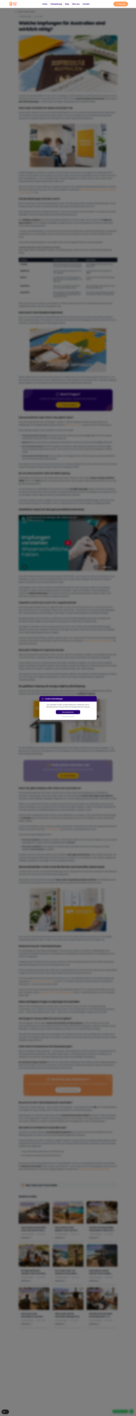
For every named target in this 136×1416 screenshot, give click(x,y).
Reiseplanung (56, 4)
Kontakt (86, 4)
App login (122, 4)
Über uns (76, 4)
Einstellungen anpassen (68, 716)
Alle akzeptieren (68, 712)
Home (44, 4)
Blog (67, 4)
